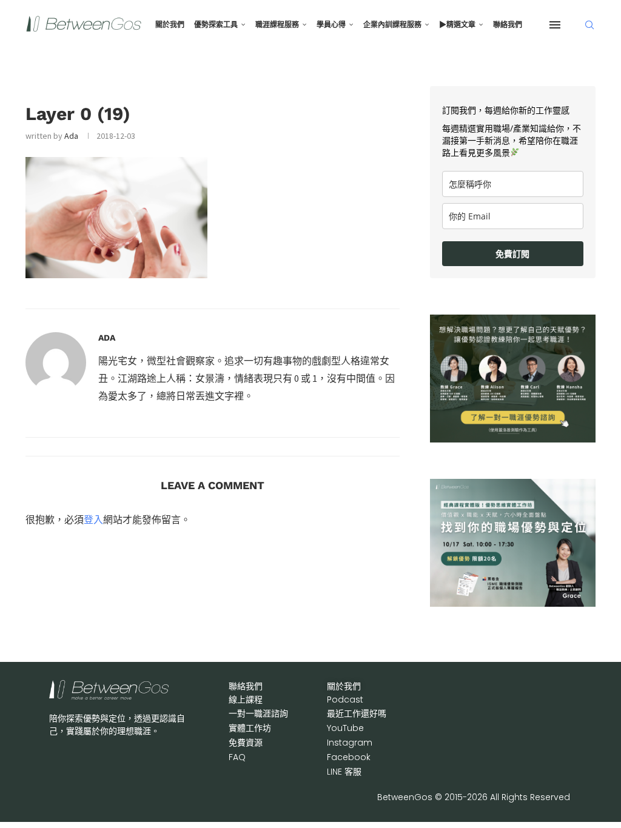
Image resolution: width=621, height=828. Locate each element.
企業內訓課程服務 (392, 25)
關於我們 (169, 25)
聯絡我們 (507, 25)
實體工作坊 (250, 728)
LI (344, 772)
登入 (93, 519)
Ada (71, 135)
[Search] (589, 25)
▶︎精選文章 (457, 25)
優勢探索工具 (216, 25)
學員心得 (331, 25)
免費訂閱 (512, 253)
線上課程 (246, 699)
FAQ (237, 757)
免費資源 (246, 742)
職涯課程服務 (277, 25)
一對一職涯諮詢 (258, 713)
